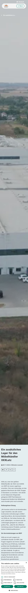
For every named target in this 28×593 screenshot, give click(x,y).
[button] (20, 2)
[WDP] (6, 6)
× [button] (26, 562)
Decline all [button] (20, 586)
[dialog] (14, 577)
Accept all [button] (7, 586)
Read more (18, 573)
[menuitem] (2, 469)
